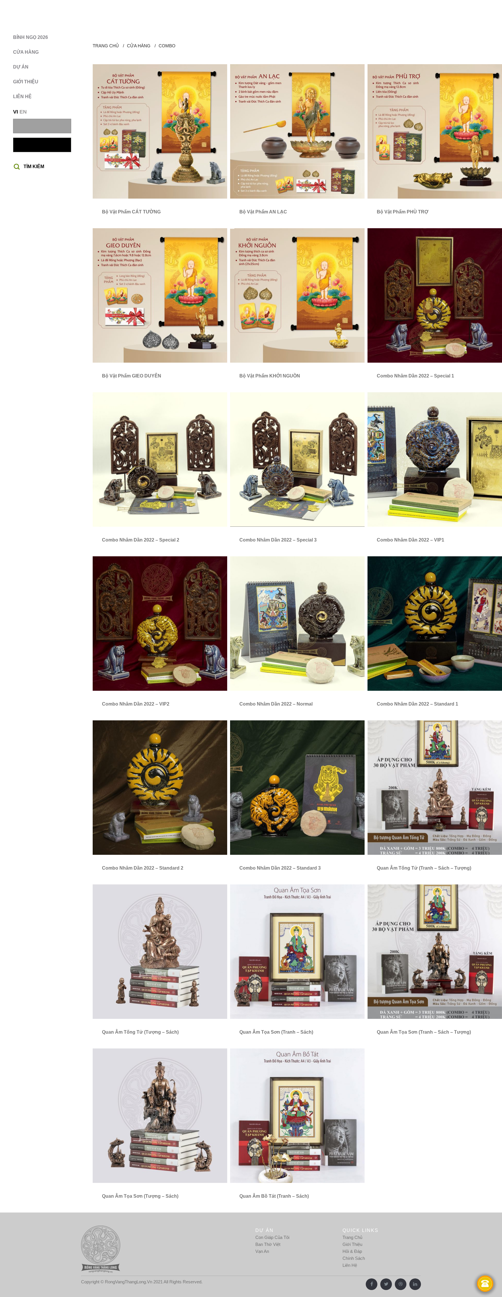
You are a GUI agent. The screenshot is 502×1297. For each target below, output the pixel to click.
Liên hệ (22, 96)
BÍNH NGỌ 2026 (30, 37)
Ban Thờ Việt (267, 1244)
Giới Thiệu (352, 1244)
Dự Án (20, 66)
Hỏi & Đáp (352, 1251)
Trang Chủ (352, 1237)
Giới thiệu (25, 81)
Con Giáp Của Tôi (272, 1237)
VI (15, 112)
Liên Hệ (350, 1265)
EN (23, 112)
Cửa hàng (26, 52)
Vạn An (262, 1251)
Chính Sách (354, 1258)
